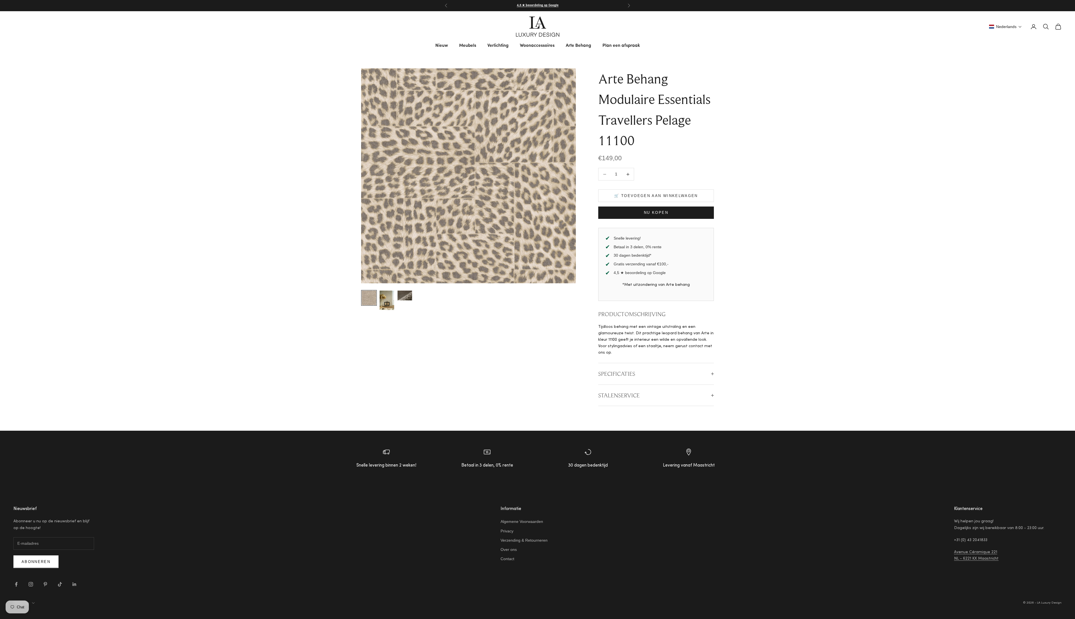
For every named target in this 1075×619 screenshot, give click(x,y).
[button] (1005, 26)
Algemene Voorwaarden (522, 521)
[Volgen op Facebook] (16, 584)
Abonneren (36, 562)
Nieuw (441, 45)
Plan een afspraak (621, 45)
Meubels (467, 45)
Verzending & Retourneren (524, 540)
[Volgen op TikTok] (60, 584)
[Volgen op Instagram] (31, 584)
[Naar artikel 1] (369, 298)
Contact (507, 559)
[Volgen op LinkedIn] (74, 584)
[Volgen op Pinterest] (45, 584)
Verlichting (498, 45)
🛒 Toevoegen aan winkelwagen (656, 196)
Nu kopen (656, 212)
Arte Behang (578, 45)
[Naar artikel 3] (405, 295)
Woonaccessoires (537, 45)
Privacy (507, 531)
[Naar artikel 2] (387, 300)
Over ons (509, 549)
